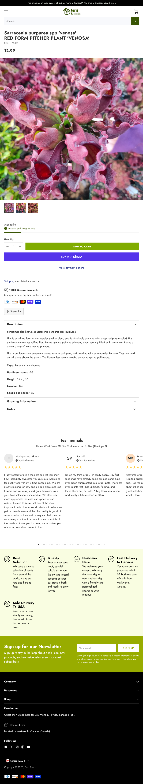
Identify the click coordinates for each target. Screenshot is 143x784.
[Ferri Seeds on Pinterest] (17, 747)
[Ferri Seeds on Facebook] (6, 747)
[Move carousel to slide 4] (46, 544)
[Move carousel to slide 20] (88, 544)
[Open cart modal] (136, 11)
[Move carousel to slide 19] (85, 544)
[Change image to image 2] (21, 208)
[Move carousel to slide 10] (62, 544)
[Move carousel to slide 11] (65, 544)
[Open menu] (6, 11)
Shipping (9, 281)
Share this (15, 311)
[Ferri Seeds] (71, 12)
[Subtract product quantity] (7, 246)
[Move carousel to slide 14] (72, 544)
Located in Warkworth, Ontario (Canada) (27, 731)
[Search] (135, 21)
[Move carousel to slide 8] (57, 544)
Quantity (9, 239)
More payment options (71, 268)
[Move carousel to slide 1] (38, 544)
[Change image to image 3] (33, 208)
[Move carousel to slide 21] (91, 544)
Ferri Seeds (30, 767)
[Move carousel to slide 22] (93, 544)
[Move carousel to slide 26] (104, 544)
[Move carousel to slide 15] (75, 544)
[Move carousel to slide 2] (41, 544)
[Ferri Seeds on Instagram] (23, 747)
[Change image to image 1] (9, 208)
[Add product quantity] (20, 246)
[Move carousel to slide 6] (51, 544)
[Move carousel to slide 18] (83, 544)
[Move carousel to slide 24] (99, 544)
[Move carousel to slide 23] (96, 544)
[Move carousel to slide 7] (54, 544)
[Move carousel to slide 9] (59, 544)
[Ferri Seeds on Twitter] (11, 747)
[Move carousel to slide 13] (70, 544)
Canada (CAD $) (18, 760)
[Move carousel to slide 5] (49, 544)
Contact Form (17, 725)
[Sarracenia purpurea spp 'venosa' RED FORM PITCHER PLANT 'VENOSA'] (71, 129)
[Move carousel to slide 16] (78, 544)
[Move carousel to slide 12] (67, 544)
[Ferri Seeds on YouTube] (28, 747)
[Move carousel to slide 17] (80, 544)
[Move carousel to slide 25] (101, 544)
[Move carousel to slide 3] (44, 544)
